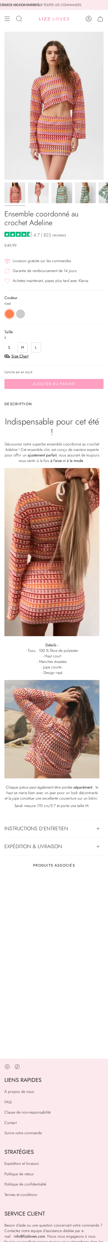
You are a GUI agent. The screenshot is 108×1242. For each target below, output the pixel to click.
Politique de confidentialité (25, 1184)
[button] (19, 19)
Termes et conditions (20, 1194)
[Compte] (88, 19)
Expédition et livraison (21, 1163)
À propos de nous (19, 1091)
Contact (10, 1122)
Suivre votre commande (23, 1133)
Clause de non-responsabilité (27, 1112)
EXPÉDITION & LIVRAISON (33, 846)
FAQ (8, 1102)
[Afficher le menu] (7, 19)
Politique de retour (19, 1174)
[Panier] (100, 19)
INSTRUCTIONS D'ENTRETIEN (36, 828)
